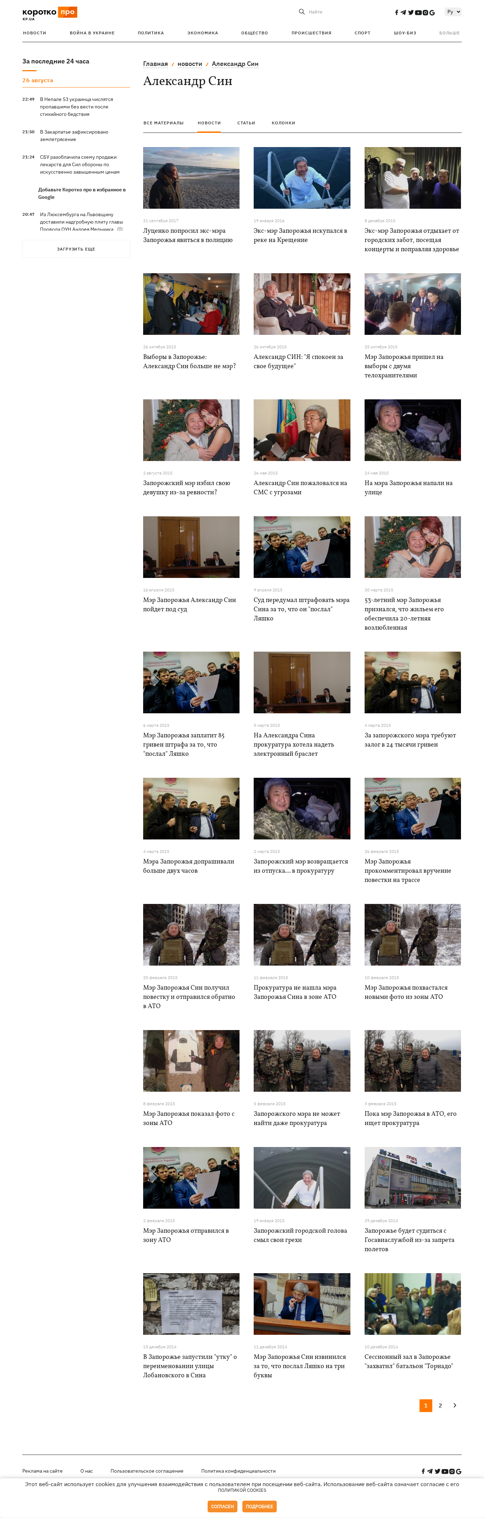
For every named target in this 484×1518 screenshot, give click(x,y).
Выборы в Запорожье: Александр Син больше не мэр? (189, 362)
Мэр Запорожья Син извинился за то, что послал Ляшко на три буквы (300, 1366)
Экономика (202, 32)
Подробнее (259, 1506)
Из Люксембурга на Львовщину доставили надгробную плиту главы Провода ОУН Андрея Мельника (81, 221)
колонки (284, 122)
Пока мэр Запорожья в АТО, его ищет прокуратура (411, 1119)
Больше (449, 32)
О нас (86, 1471)
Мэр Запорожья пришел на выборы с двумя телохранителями (404, 366)
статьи (246, 122)
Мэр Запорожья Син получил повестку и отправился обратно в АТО (189, 997)
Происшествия (312, 32)
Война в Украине (92, 32)
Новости (34, 32)
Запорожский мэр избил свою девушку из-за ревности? (186, 488)
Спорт (363, 32)
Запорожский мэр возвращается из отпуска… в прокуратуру (301, 867)
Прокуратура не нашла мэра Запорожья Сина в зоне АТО (295, 993)
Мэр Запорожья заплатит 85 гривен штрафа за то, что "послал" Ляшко (184, 745)
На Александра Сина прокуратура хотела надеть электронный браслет (294, 745)
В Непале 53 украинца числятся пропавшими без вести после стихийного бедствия (76, 106)
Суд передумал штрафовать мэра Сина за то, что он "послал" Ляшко (302, 609)
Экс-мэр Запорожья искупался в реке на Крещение (300, 236)
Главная (155, 64)
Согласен (222, 1506)
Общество (254, 32)
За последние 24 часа (55, 61)
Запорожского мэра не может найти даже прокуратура (297, 1119)
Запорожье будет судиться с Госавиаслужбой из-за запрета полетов (410, 1240)
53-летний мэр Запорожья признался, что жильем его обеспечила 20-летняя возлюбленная (404, 614)
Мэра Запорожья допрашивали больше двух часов (188, 867)
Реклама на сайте (42, 1471)
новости (190, 64)
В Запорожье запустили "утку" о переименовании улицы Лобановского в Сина (190, 1366)
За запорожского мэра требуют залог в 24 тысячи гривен (410, 740)
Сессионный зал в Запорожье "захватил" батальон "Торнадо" (409, 1362)
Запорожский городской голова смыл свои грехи (300, 1236)
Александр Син (235, 64)
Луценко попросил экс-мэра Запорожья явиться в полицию (188, 236)
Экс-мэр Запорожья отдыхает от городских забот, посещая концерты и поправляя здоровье (412, 240)
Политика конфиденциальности (238, 1471)
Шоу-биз (405, 32)
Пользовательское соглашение (147, 1471)
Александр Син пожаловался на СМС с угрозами (300, 488)
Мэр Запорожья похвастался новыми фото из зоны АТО (406, 993)
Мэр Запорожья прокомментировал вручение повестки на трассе (408, 871)
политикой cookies (242, 1490)
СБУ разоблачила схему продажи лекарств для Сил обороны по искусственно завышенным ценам (80, 164)
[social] (396, 12)
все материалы (163, 122)
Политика (151, 32)
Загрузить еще (76, 249)
